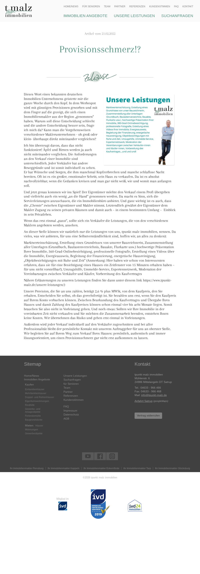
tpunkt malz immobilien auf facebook (100, 456)
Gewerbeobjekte (34, 433)
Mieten (29, 425)
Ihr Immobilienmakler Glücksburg (172, 468)
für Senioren (71, 383)
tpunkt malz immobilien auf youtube (88, 456)
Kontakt (187, 6)
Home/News (31, 375)
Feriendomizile (33, 415)
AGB (66, 418)
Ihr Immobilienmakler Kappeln (63, 468)
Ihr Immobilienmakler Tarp (137, 468)
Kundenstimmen (73, 399)
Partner (68, 391)
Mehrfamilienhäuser (35, 393)
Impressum (70, 410)
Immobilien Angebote (37, 379)
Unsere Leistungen (75, 375)
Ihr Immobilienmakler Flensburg (27, 468)
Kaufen (29, 384)
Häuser (39, 425)
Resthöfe (30, 405)
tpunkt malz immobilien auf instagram (112, 456)
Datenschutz (71, 414)
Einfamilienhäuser (34, 389)
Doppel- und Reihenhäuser (39, 397)
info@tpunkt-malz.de (154, 395)
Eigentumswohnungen (37, 401)
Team (66, 387)
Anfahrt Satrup (144, 401)
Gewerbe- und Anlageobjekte (32, 410)
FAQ (66, 406)
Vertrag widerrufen (148, 415)
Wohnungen (31, 429)
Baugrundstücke (33, 419)
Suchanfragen (72, 379)
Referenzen (70, 395)
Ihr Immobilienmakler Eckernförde (101, 468)
